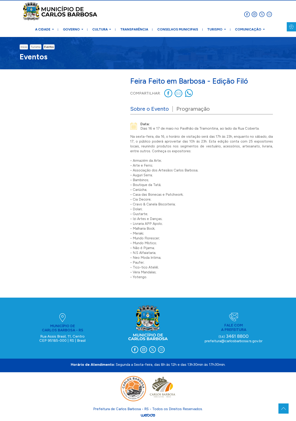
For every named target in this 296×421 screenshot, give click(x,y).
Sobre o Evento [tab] (149, 108)
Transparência (134, 29)
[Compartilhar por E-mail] (179, 93)
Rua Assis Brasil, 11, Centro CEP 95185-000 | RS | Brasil (62, 338)
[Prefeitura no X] (262, 14)
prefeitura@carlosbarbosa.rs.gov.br (233, 341)
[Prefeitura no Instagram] (255, 14)
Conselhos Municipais (177, 29)
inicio (24, 47)
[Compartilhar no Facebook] (168, 93)
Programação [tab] (193, 108)
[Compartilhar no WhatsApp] (189, 93)
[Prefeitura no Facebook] (248, 14)
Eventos (49, 47)
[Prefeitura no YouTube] (269, 14)
